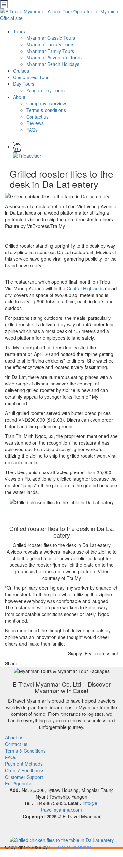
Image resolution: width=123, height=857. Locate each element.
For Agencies (18, 783)
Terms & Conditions (25, 750)
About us (14, 737)
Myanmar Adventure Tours (54, 57)
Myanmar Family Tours (50, 51)
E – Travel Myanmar (70, 847)
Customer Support (24, 777)
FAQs (32, 129)
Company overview (46, 103)
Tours (19, 31)
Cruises (21, 70)
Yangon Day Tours (45, 90)
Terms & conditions (46, 110)
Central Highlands (85, 288)
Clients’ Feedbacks (24, 770)
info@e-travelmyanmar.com (70, 806)
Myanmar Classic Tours (50, 37)
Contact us (37, 116)
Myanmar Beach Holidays (52, 64)
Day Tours (23, 83)
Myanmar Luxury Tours (50, 44)
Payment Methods (24, 763)
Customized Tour (31, 77)
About (19, 97)
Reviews (35, 123)
